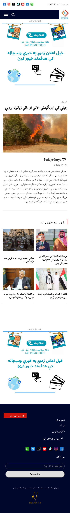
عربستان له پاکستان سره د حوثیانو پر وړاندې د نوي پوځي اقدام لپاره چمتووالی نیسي (53, 260)
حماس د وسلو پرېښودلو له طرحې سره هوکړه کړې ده (19, 260)
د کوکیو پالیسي (58, 431)
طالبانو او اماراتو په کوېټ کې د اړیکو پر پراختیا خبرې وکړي (52, 296)
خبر (65, 101)
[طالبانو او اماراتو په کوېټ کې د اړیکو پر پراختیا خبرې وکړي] (51, 279)
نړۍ (62, 101)
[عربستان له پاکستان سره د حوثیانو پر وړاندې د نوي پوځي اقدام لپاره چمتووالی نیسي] (51, 240)
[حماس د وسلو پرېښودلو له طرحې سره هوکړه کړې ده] (18, 240)
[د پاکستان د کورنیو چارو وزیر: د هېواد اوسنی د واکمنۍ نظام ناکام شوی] (18, 279)
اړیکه (62, 426)
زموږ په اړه (60, 420)
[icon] (32, 4)
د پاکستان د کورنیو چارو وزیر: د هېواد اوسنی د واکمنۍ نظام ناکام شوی (19, 296)
